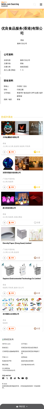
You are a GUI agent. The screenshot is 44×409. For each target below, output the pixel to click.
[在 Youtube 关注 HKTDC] (23, 378)
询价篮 (22, 406)
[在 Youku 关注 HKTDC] (26, 378)
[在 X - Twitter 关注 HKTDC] (7, 378)
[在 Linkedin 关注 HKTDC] (11, 378)
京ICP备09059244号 (27, 365)
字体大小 (5, 357)
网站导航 (5, 365)
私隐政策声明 (6, 361)
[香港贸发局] (22, 340)
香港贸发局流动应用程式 (29, 347)
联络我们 (5, 347)
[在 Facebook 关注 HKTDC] (3, 378)
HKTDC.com (6, 344)
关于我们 (24, 344)
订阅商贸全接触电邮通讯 (10, 351)
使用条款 (24, 357)
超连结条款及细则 (27, 361)
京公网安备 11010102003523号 (8, 369)
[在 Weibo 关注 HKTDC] (15, 378)
